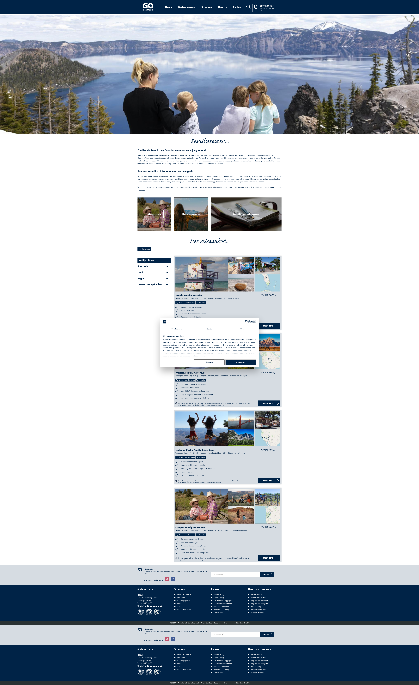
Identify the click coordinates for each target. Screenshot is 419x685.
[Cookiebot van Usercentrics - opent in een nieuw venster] (246, 321)
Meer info (268, 326)
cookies (192, 339)
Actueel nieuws (256, 595)
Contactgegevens (183, 601)
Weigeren (209, 362)
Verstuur (266, 574)
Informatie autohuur (221, 606)
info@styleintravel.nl (145, 600)
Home (168, 7)
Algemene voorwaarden (223, 604)
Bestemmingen (186, 7)
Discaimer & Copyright (223, 601)
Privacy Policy (219, 595)
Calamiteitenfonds (184, 609)
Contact (237, 7)
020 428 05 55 (267, 6)
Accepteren (240, 362)
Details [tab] (209, 329)
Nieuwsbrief (218, 612)
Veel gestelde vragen (258, 609)
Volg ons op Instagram (259, 604)
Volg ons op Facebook (259, 601)
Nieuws (222, 7)
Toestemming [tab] (177, 329)
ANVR (179, 604)
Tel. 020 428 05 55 (144, 603)
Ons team (181, 598)
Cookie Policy (219, 598)
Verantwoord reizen (258, 598)
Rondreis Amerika (257, 612)
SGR (178, 606)
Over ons (206, 7)
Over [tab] (242, 329)
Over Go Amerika (184, 595)
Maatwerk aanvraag (221, 609)
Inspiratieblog (256, 606)
